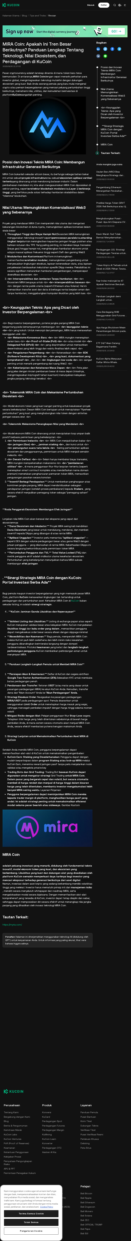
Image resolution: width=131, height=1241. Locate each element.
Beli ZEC (85, 1220)
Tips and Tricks (38, 15)
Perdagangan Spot (52, 1121)
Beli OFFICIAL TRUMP (91, 1224)
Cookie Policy (46, 1207)
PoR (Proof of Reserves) (16, 1143)
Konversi (46, 1112)
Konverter (47, 1143)
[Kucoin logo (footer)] (15, 1091)
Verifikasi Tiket (88, 1130)
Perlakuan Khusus (90, 1139)
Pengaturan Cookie (31, 1231)
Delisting (85, 1143)
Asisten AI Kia (49, 1152)
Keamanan (9, 1148)
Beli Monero (87, 1211)
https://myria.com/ (12, 924)
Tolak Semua (31, 1222)
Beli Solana (86, 1215)
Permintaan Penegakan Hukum (20, 1173)
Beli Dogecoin (88, 1207)
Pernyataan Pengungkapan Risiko (18, 1163)
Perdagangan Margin (53, 1130)
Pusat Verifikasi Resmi (92, 1134)
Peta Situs (86, 1148)
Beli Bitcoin (86, 1193)
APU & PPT (9, 1168)
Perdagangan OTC (52, 1148)
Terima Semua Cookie (31, 1213)
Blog (24, 15)
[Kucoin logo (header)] (11, 5)
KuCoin (75, 600)
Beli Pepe (85, 1229)
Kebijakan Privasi (12, 1156)
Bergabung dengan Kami (17, 1117)
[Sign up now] (65, 31)
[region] (31, 1213)
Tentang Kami (11, 1112)
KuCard (46, 1117)
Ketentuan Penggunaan (16, 1152)
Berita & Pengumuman (15, 1125)
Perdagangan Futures (53, 1125)
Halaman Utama (11, 15)
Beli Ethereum (88, 1202)
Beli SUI (84, 1233)
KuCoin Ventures (12, 1139)
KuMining (47, 1134)
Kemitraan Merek (13, 1130)
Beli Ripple (86, 1198)
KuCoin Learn (49, 1139)
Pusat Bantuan (88, 1117)
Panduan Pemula (89, 1112)
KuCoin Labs (10, 1134)
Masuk (90, 5)
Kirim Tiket (86, 1121)
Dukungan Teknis (89, 1125)
